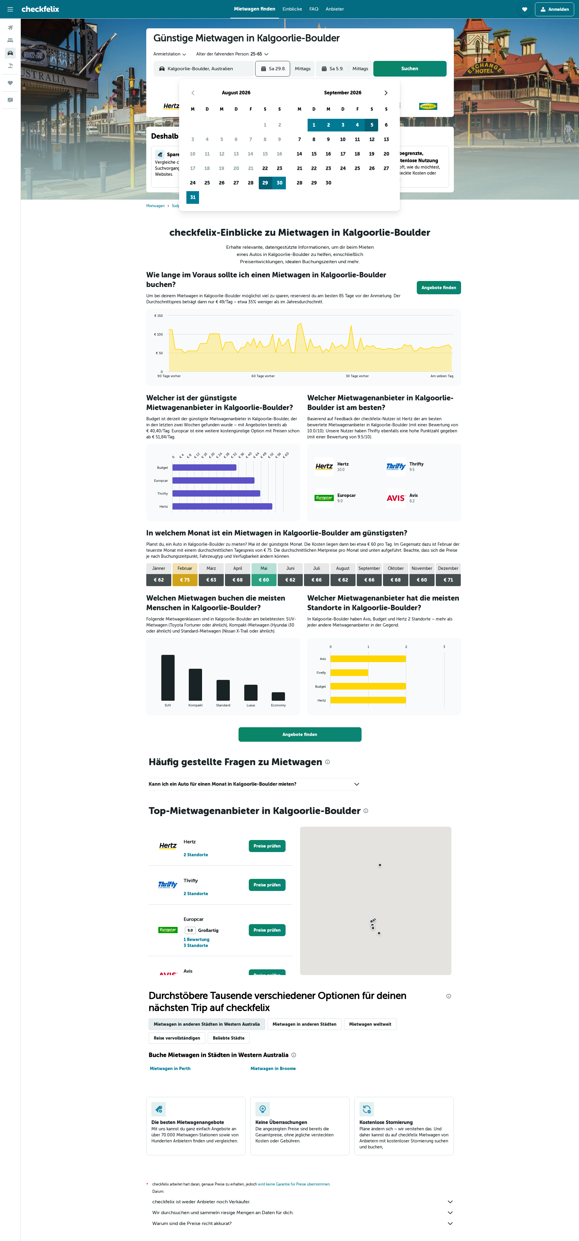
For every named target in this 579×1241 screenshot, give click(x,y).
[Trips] (10, 83)
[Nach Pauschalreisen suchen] (10, 66)
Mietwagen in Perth (170, 1068)
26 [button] (222, 183)
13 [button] (236, 154)
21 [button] (250, 168)
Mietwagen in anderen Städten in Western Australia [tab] (207, 1024)
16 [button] (279, 154)
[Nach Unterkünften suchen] (10, 40)
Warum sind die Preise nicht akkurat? (192, 1223)
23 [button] (279, 168)
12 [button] (221, 154)
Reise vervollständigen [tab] (177, 1038)
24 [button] (193, 183)
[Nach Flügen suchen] (10, 28)
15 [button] (265, 154)
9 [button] (279, 139)
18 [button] (207, 168)
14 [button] (250, 154)
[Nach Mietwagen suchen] (10, 53)
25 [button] (207, 183)
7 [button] (250, 139)
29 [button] (265, 183)
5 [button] (221, 139)
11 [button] (207, 154)
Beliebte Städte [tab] (229, 1038)
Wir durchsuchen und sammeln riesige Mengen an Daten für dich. (223, 1212)
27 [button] (236, 183)
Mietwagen (155, 206)
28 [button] (251, 183)
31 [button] (192, 197)
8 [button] (265, 139)
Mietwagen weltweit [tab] (370, 1024)
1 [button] (265, 125)
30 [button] (280, 183)
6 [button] (236, 139)
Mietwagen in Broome (273, 1068)
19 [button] (221, 168)
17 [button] (192, 168)
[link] (439, 287)
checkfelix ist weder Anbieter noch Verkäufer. (201, 1202)
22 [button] (265, 168)
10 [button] (192, 154)
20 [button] (236, 168)
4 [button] (207, 139)
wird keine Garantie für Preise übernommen (294, 1184)
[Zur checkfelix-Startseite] (40, 9)
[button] (10, 9)
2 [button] (279, 125)
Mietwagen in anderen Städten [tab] (305, 1024)
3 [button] (192, 139)
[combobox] (170, 54)
